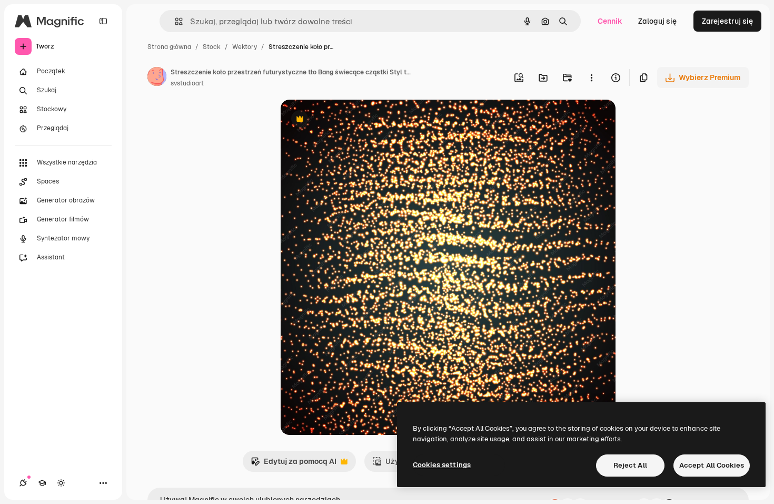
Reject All (630, 465)
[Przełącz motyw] (61, 482)
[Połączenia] (23, 482)
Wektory (244, 47)
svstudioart (187, 83)
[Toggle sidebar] (103, 21)
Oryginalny (353, 120)
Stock (212, 47)
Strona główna (169, 47)
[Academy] (42, 482)
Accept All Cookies (711, 465)
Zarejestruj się (727, 21)
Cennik (610, 21)
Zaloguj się (657, 21)
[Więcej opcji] (591, 77)
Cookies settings (442, 464)
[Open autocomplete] (174, 21)
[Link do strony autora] (156, 78)
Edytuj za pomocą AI (293, 464)
